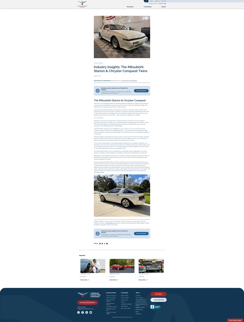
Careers (137, 311)
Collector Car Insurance (111, 295)
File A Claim (163, 1)
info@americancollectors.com (85, 308)
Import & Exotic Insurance (111, 306)
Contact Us (157, 1)
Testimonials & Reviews (140, 299)
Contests (123, 301)
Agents (151, 1)
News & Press (138, 313)
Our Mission (138, 295)
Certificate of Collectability (126, 304)
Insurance (130, 7)
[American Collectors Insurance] (82, 4)
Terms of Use (129, 317)
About (164, 7)
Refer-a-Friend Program (126, 308)
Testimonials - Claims (140, 307)
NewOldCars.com (110, 223)
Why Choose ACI (139, 297)
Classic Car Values (125, 297)
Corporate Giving (139, 309)
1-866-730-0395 (162, 3)
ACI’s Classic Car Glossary (141, 301)
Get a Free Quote (141, 90)
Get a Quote (158, 294)
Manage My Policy (153, 3)
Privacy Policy (123, 317)
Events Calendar (124, 306)
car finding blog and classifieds (129, 80)
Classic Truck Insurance (111, 297)
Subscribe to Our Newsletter (87, 302)
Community (147, 7)
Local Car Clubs (124, 299)
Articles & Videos (124, 295)
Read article (83, 280)
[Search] (146, 1)
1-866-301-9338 (81, 307)
